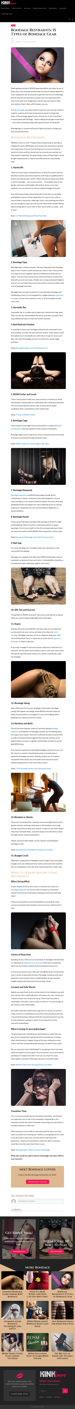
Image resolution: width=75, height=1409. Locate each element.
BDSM (13, 25)
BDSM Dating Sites (39, 8)
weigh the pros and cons (33, 963)
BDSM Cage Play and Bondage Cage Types (32, 444)
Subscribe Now (7, 14)
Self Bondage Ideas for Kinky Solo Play (62, 1322)
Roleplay (27, 8)
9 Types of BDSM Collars (25, 415)
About (41, 1397)
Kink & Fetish (16, 8)
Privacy (57, 1397)
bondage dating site (18, 889)
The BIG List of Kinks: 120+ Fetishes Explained (62, 1356)
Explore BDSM (56, 1251)
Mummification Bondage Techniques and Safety (34, 850)
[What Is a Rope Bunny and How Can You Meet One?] (37, 1288)
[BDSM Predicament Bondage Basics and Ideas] (37, 1318)
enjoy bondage (19, 110)
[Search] (65, 1390)
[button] (73, 19)
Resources (53, 8)
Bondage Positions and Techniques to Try (32, 348)
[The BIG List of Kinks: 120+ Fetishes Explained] (62, 1350)
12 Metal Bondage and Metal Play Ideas (31, 216)
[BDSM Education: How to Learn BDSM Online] (37, 1350)
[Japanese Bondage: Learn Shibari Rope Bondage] (12, 1288)
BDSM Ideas (5, 8)
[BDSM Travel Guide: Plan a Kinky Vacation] (12, 1350)
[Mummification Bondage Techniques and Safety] (12, 1318)
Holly (18, 41)
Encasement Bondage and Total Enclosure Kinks (34, 537)
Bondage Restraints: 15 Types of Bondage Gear (62, 1294)
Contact (49, 1397)
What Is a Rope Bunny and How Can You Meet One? (37, 1294)
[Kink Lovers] (10, 3)
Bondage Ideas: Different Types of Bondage (33, 1150)
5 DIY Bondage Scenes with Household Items (33, 768)
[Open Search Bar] (69, 19)
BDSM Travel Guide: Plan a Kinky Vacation (12, 1356)
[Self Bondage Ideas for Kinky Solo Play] (62, 1318)
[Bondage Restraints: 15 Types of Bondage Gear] (62, 1288)
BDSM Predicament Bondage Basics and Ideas (34, 1064)
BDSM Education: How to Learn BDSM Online (37, 1356)
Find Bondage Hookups (37, 1182)
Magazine (62, 8)
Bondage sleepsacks (19, 495)
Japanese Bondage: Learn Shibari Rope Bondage (12, 1294)
